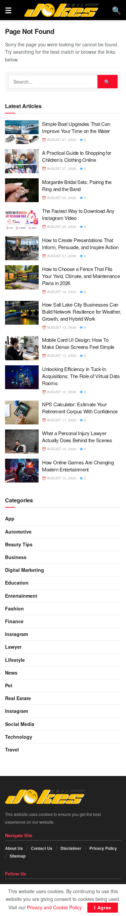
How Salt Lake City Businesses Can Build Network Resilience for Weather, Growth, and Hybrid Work (81, 311)
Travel (12, 749)
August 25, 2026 (61, 197)
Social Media (19, 724)
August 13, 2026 (61, 327)
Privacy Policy (103, 848)
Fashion (14, 608)
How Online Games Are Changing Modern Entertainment (78, 466)
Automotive (18, 531)
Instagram (16, 634)
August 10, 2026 (61, 449)
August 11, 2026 (61, 420)
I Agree (102, 907)
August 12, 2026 (61, 355)
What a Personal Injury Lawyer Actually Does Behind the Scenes (77, 436)
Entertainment (21, 595)
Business (16, 557)
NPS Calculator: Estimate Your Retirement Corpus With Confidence (80, 408)
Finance (14, 621)
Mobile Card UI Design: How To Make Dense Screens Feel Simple (78, 343)
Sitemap (18, 856)
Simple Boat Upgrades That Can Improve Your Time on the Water (76, 127)
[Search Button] (107, 81)
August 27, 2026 (61, 139)
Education (17, 582)
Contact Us (41, 848)
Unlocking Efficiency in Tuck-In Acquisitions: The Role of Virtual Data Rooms (81, 375)
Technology (18, 736)
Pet (8, 685)
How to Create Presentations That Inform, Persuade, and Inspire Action (80, 243)
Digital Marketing (24, 569)
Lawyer (13, 646)
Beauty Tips (19, 544)
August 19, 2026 (61, 291)
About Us (14, 848)
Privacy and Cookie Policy (54, 907)
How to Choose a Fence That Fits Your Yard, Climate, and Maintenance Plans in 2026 (81, 275)
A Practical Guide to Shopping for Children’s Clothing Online (76, 156)
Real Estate (18, 698)
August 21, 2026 (61, 256)
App (9, 518)
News (11, 672)
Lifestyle (15, 659)
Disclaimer (70, 848)
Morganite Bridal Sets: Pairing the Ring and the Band (77, 185)
